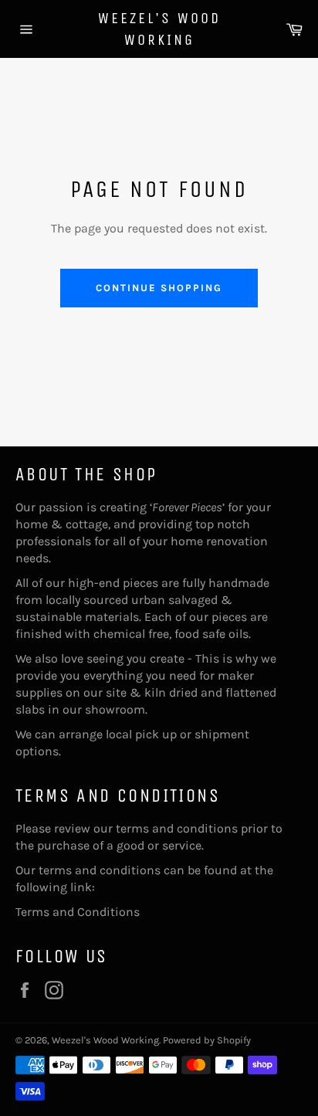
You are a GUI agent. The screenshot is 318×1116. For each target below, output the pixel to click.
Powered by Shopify (207, 1040)
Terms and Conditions (77, 911)
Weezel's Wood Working (159, 29)
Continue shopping (159, 287)
